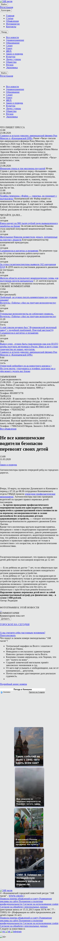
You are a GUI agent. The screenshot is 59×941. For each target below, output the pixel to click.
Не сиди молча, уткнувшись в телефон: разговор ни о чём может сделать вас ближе (27, 370)
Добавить (5, 619)
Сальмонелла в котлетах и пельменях (19, 250)
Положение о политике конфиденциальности (21, 902)
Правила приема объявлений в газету (19, 898)
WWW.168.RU (16, 896)
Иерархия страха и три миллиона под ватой (22, 168)
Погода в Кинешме (23, 689)
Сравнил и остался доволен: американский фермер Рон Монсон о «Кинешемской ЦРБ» (28, 137)
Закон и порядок (8, 464)
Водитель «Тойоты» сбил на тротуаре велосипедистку (28, 302)
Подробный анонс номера (13, 684)
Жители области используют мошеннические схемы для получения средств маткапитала (29, 279)
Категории (5, 10)
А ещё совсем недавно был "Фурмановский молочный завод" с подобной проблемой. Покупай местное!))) (28, 328)
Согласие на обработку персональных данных (24, 907)
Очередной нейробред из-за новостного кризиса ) (25, 365)
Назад (4, 32)
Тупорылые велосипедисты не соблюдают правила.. (27, 313)
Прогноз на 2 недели (37, 692)
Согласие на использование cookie (40, 904)
